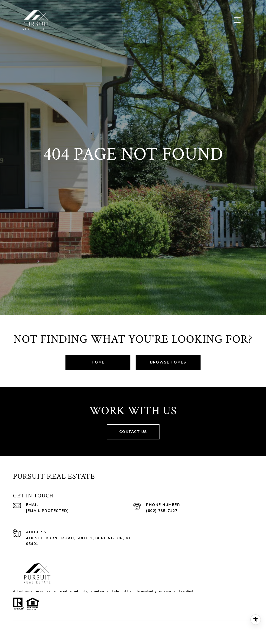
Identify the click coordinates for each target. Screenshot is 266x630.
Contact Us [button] (133, 431)
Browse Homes (168, 362)
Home (98, 362)
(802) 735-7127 (161, 510)
